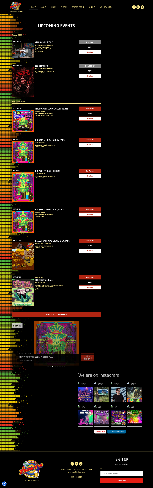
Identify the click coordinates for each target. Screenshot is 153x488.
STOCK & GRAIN (78, 7)
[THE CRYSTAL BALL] (56, 343)
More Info (90, 52)
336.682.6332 (76, 477)
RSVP (90, 47)
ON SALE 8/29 (90, 66)
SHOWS (53, 7)
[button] (48, 366)
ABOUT (43, 7)
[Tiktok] (142, 7)
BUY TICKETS (88, 356)
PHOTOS (64, 7)
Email (102, 469)
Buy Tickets (90, 109)
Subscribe (122, 480)
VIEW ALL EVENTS (56, 314)
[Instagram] (138, 7)
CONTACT (91, 7)
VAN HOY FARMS (106, 7)
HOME (33, 7)
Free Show (89, 42)
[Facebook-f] (134, 7)
